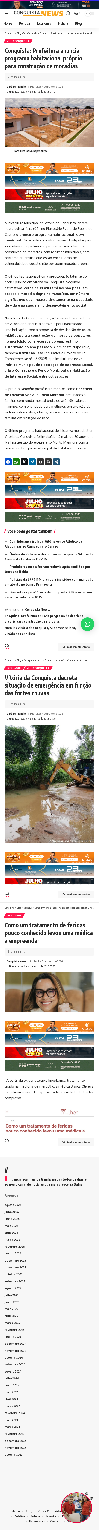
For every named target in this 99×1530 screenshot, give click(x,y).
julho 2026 (12, 1212)
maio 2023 (11, 1420)
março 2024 (12, 1406)
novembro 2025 (15, 1267)
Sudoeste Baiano (62, 628)
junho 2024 (12, 1385)
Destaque (14, 668)
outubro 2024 (14, 1357)
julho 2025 (12, 1295)
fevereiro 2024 (15, 1413)
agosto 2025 (13, 1288)
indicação (19, 330)
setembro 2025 (15, 1281)
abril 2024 (11, 1399)
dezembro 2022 (15, 1441)
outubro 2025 (14, 1274)
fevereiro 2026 (15, 1246)
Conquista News (37, 609)
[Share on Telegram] (32, 461)
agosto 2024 (13, 1371)
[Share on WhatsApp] (16, 461)
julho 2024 (12, 1378)
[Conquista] (38, 13)
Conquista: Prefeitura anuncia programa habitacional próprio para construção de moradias (44, 618)
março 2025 (12, 1323)
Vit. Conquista (18, 41)
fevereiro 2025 (15, 1329)
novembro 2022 (15, 1447)
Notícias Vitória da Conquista (26, 628)
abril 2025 (11, 1316)
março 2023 (12, 1427)
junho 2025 (12, 1302)
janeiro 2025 (13, 1336)
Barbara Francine (16, 86)
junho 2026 (12, 1218)
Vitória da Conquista (20, 634)
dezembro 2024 (15, 1343)
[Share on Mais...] (56, 461)
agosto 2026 (13, 1205)
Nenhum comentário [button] (78, 646)
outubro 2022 (13, 1454)
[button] (8, 13)
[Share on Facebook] (8, 461)
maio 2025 (11, 1309)
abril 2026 (11, 1232)
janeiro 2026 (13, 1253)
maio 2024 (11, 1392)
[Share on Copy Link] (40, 461)
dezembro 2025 (15, 1260)
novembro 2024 (15, 1350)
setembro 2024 (15, 1364)
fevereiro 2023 (14, 1434)
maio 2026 (11, 1226)
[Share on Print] (48, 461)
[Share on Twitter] (24, 461)
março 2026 (12, 1239)
